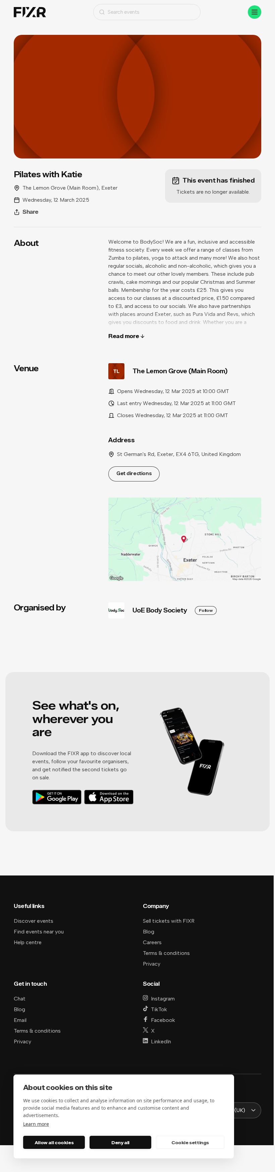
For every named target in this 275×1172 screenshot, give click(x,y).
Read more (123, 336)
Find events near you (39, 931)
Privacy (151, 964)
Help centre (28, 942)
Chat (19, 998)
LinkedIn (161, 1041)
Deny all (120, 1142)
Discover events (33, 921)
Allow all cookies (54, 1142)
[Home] (30, 12)
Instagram (163, 998)
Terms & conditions (166, 953)
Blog (148, 931)
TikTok (159, 1009)
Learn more (36, 1124)
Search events (124, 12)
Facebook (163, 1020)
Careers (152, 942)
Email (20, 1020)
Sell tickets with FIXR (169, 921)
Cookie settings (190, 1142)
